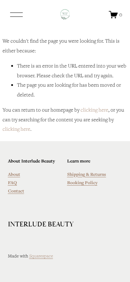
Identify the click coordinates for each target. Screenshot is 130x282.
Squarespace (41, 256)
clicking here (94, 110)
